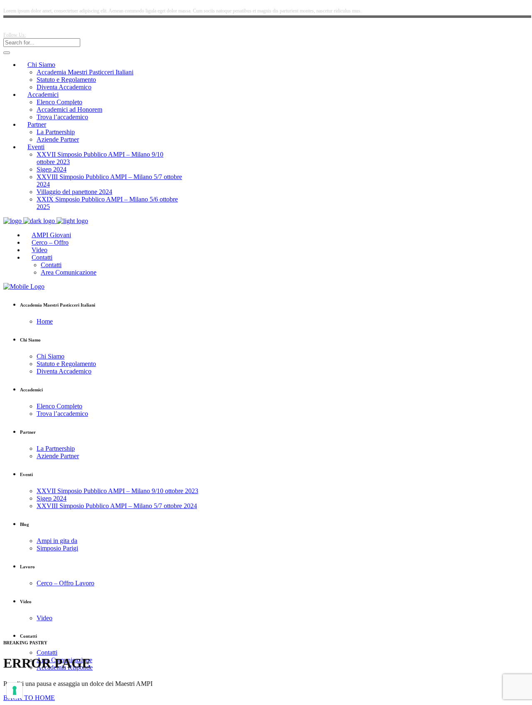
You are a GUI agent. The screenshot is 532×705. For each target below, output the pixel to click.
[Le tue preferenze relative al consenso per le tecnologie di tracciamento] (14, 690)
